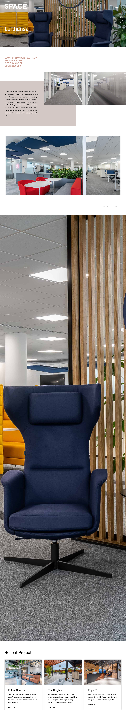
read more (11, 707)
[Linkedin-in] (122, 22)
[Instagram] (122, 17)
